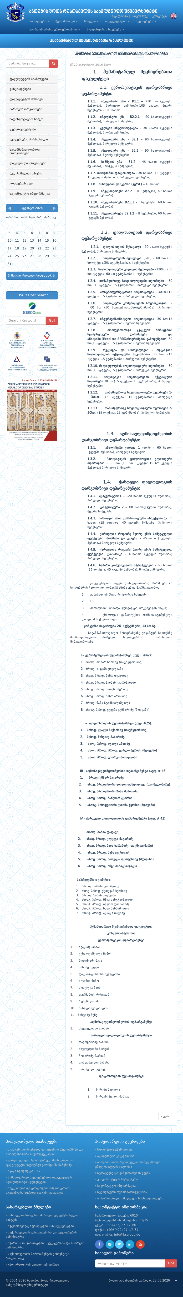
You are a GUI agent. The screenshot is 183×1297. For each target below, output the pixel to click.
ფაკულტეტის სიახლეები (29, 79)
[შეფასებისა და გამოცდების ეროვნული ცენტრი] (17, 363)
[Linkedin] (130, 1244)
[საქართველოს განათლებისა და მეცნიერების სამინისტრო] (17, 340)
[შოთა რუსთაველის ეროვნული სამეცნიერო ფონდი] (47, 363)
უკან (165, 1116)
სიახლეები (38, 21)
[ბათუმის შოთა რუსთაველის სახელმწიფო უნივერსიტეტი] (15, 13)
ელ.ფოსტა (120, 16)
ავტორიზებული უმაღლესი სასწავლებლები (130, 1198)
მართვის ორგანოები (26, 109)
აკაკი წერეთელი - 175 (25, 1171)
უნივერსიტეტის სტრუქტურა (117, 1179)
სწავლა (90, 21)
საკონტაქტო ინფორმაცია (30, 193)
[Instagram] (110, 1244)
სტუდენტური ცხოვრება (104, 29)
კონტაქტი (159, 16)
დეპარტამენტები (23, 129)
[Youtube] (140, 1244)
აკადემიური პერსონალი (29, 139)
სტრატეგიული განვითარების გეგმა (123, 1173)
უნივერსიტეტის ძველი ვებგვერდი (33, 1264)
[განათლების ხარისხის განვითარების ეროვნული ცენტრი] (47, 340)
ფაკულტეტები (116, 21)
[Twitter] (119, 1244)
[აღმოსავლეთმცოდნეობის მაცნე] (32, 410)
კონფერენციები (22, 183)
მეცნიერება (145, 21)
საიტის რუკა (140, 16)
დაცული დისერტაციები (28, 163)
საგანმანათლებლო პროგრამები (25, 151)
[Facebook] (99, 1244)
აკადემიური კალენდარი (115, 1156)
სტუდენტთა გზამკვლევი (115, 1149)
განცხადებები (20, 89)
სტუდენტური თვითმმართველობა (122, 1192)
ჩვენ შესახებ (66, 21)
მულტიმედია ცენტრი (26, 173)
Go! (52, 320)
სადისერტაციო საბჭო (26, 119)
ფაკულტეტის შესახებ (26, 99)
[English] (172, 16)
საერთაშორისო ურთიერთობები (54, 29)
